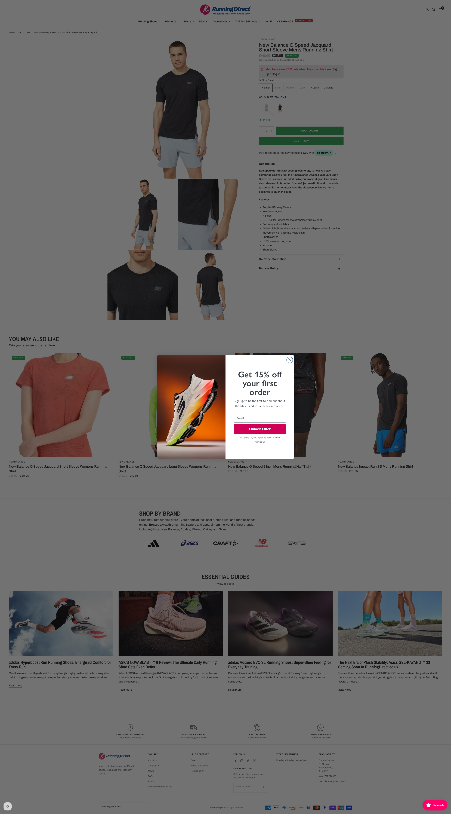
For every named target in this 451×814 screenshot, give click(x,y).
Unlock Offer (260, 429)
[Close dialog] (290, 360)
